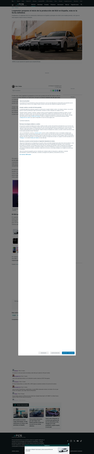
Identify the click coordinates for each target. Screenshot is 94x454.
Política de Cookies (36, 116)
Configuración (55, 352)
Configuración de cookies (25, 117)
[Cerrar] (68, 444)
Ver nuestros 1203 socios (25, 154)
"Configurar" (22, 137)
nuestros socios (38, 132)
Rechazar (43, 352)
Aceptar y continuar (68, 352)
